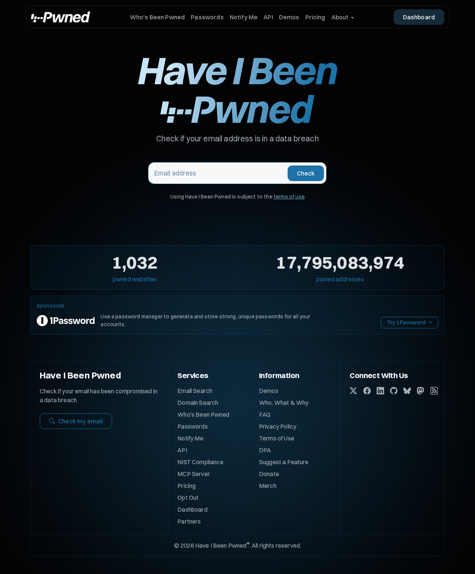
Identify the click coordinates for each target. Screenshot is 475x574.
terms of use (289, 196)
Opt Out (188, 497)
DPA (265, 450)
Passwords (207, 17)
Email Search (194, 390)
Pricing (315, 17)
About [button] (340, 17)
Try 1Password (406, 322)
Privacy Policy (277, 426)
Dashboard (192, 509)
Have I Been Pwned (80, 375)
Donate (269, 474)
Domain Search (197, 402)
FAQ (265, 414)
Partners (189, 521)
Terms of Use (276, 438)
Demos (289, 17)
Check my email (80, 421)
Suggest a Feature (284, 462)
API (268, 17)
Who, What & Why (283, 402)
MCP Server (193, 474)
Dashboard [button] (419, 17)
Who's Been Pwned (157, 17)
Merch (267, 485)
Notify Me (244, 17)
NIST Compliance (200, 462)
